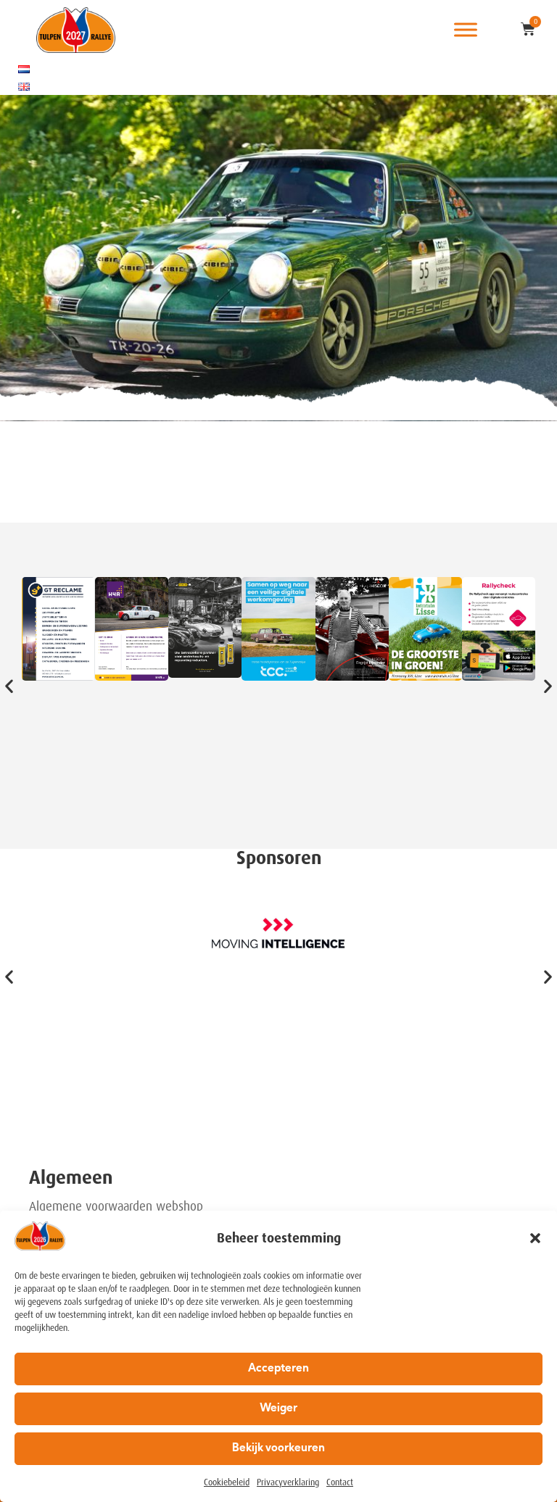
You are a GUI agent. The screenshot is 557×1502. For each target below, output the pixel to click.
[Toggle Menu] (465, 30)
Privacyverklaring (288, 1482)
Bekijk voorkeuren (278, 1448)
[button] (535, 1238)
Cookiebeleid (226, 1482)
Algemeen (70, 1178)
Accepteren (278, 1369)
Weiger (278, 1408)
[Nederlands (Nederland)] (24, 69)
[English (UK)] (24, 86)
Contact (339, 1482)
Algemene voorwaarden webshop (116, 1206)
